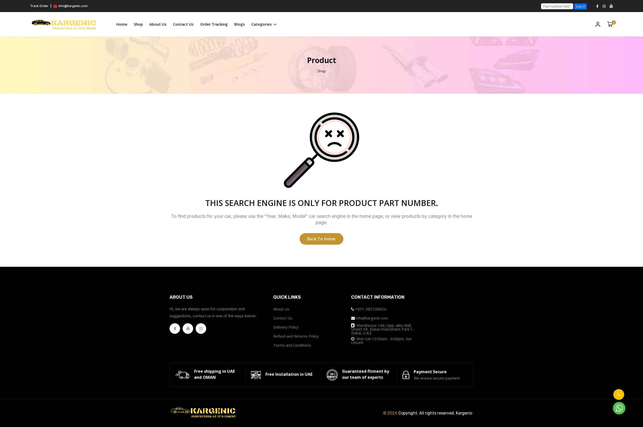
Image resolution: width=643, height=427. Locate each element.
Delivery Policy (286, 327)
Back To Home (321, 239)
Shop (138, 24)
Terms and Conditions (292, 345)
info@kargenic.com (73, 6)
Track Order (39, 6)
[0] (610, 24)
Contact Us (183, 24)
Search (580, 6)
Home (121, 24)
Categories (262, 24)
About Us (158, 24)
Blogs (239, 24)
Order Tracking (214, 24)
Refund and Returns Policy (296, 336)
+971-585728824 (370, 308)
